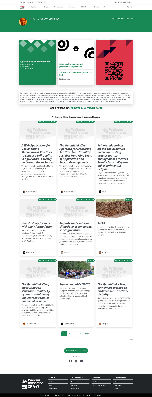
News (46, 7)
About (51, 385)
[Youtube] (81, 361)
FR (128, 7)
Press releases (75, 117)
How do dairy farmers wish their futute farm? (36, 224)
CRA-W (83, 7)
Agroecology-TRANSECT (74, 284)
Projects (58, 117)
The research (58, 7)
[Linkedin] (76, 361)
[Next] (80, 333)
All (53, 117)
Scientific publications (91, 117)
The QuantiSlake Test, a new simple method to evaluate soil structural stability (112, 289)
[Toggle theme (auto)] (131, 7)
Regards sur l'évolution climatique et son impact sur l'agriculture (75, 226)
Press (120, 2)
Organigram (53, 388)
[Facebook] (70, 361)
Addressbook (127, 2)
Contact (96, 7)
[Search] (109, 7)
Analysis (95, 382)
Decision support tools (99, 385)
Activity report (75, 388)
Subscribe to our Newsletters (76, 351)
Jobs (115, 2)
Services (71, 7)
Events (33, 7)
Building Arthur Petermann (37, 61)
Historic (51, 382)
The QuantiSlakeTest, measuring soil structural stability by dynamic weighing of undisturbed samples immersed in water (35, 292)
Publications (74, 385)
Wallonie (22, 2)
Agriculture (30, 2)
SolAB (101, 223)
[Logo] (32, 383)
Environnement (41, 2)
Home (112, 19)
